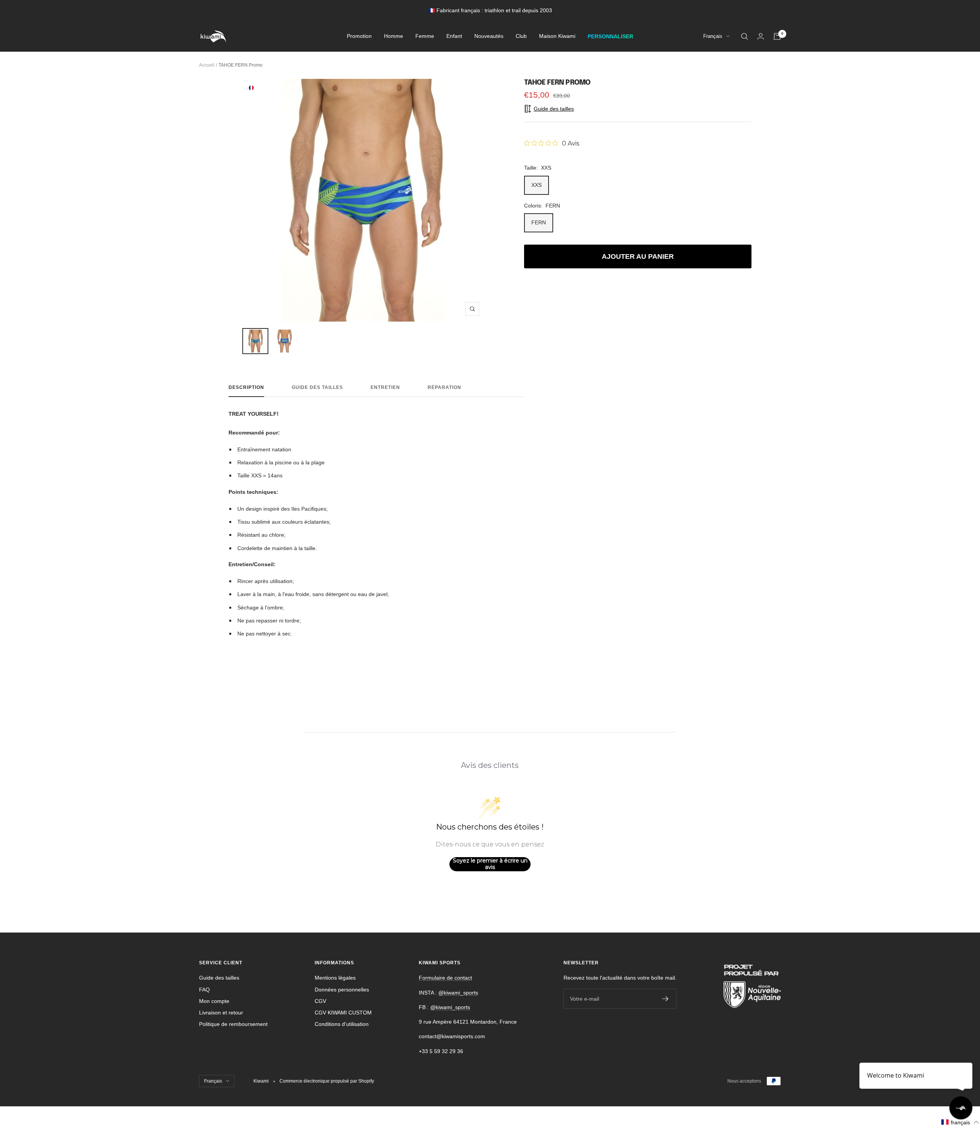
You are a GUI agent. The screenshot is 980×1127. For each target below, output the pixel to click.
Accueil (206, 65)
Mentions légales (335, 978)
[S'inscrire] (665, 998)
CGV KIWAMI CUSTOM (343, 1012)
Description (246, 387)
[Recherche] (744, 36)
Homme (393, 36)
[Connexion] (760, 36)
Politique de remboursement (233, 1024)
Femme (424, 36)
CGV (320, 1001)
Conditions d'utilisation (342, 1024)
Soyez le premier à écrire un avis (490, 864)
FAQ (204, 990)
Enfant (454, 36)
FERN (538, 222)
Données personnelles (342, 990)
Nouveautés (488, 36)
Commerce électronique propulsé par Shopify (326, 1081)
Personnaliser (610, 36)
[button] (960, 1122)
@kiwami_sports (458, 993)
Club (521, 36)
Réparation (444, 387)
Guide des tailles (317, 387)
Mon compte (214, 1001)
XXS (536, 185)
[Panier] (777, 36)
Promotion (359, 36)
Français (712, 36)
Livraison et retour (221, 1012)
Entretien (385, 387)
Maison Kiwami (557, 36)
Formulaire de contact (445, 978)
